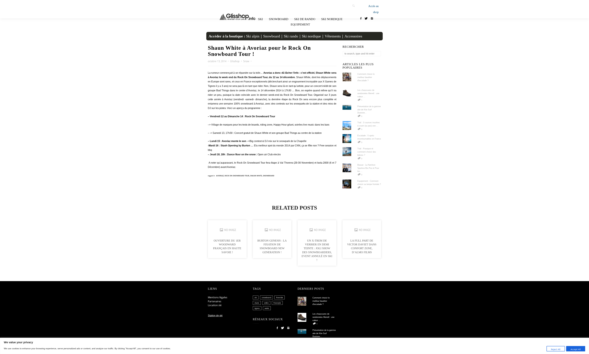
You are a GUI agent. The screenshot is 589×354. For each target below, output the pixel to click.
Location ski (214, 305)
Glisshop (235, 61)
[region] (294, 346)
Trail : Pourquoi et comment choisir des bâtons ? (366, 151)
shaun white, (256, 175)
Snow (246, 61)
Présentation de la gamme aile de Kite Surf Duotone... (369, 109)
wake (267, 308)
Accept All (576, 349)
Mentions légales (217, 297)
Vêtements (333, 36)
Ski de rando (304, 19)
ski (255, 297)
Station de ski (215, 315)
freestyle (277, 303)
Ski (260, 19)
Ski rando (291, 36)
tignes (257, 308)
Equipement (300, 24)
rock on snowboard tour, (237, 175)
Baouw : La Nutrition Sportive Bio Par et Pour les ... (368, 168)
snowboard (268, 175)
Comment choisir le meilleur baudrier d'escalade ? (366, 77)
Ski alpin (252, 36)
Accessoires (353, 36)
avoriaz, (220, 175)
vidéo (266, 303)
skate (256, 303)
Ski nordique (332, 19)
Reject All (555, 349)
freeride (279, 297)
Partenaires (214, 301)
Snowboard (278, 19)
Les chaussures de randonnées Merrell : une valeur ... (368, 93)
